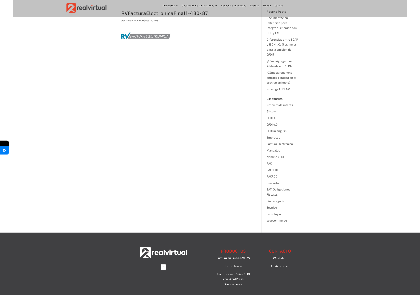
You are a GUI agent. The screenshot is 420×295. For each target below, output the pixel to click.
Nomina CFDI (275, 157)
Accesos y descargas (233, 5)
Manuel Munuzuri (135, 20)
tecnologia (274, 214)
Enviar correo (280, 266)
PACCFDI (272, 170)
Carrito (279, 5)
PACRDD (272, 176)
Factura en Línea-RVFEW (233, 258)
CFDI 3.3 (272, 118)
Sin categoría (275, 201)
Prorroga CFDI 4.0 (278, 89)
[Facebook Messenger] (4, 150)
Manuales (273, 150)
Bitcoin (271, 111)
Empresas (273, 137)
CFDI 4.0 (272, 124)
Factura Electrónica (280, 144)
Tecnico (272, 207)
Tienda (267, 5)
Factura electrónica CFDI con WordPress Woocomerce (233, 279)
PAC (269, 163)
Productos (169, 5)
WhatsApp (280, 258)
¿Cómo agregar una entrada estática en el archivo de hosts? (281, 77)
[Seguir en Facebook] (163, 267)
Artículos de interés (280, 105)
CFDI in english (277, 131)
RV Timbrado (233, 266)
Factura (254, 5)
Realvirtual (274, 183)
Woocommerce (277, 220)
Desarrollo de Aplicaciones (198, 5)
